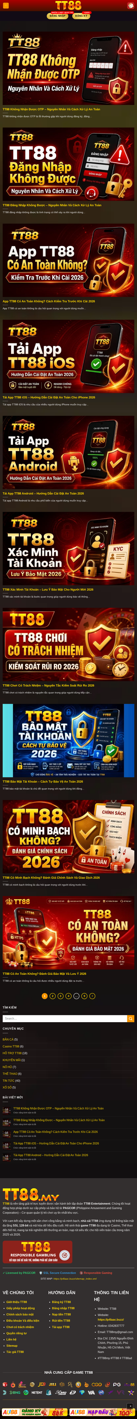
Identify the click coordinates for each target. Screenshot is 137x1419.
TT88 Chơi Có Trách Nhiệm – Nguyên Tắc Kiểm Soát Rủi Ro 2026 (48, 685)
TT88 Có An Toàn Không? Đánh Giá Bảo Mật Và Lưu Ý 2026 (44, 973)
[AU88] (35, 1412)
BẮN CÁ (8, 1039)
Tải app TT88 (61, 1327)
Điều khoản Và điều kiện (22, 1320)
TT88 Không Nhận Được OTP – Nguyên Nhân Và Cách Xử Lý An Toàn (51, 109)
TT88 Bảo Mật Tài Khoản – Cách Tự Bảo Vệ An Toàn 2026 (43, 781)
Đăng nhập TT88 (63, 1308)
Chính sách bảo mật (20, 1314)
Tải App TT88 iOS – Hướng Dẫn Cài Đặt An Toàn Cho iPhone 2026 (49, 397)
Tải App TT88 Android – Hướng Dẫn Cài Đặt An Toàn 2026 (43, 493)
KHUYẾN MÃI (12, 1060)
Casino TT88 (11, 1046)
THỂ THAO (10, 1073)
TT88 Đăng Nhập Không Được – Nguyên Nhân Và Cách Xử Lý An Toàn (52, 205)
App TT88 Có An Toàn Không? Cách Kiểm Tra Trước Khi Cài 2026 (49, 301)
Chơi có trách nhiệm (20, 1327)
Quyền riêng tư (16, 1333)
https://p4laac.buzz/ (111, 1319)
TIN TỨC (8, 1080)
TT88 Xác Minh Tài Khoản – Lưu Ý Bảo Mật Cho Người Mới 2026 (48, 589)
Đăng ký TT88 (61, 1302)
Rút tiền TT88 (61, 1320)
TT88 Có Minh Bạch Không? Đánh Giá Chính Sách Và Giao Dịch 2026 (51, 877)
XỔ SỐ (7, 1087)
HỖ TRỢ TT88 (12, 1053)
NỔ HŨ (7, 1067)
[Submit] (130, 1018)
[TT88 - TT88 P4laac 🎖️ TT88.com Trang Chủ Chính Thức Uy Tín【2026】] (68, 5)
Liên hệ (11, 1339)
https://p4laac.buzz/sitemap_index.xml (75, 1278)
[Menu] (6, 6)
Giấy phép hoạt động (20, 1308)
